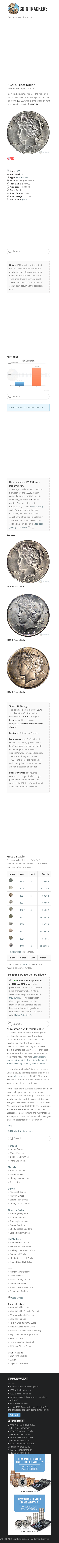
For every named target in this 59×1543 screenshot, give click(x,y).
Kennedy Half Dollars (19, 1242)
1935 (22, 946)
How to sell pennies (19, 1403)
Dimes (11, 1188)
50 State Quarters (18, 1217)
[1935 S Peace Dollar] (12, 945)
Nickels (12, 1167)
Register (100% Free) (19, 1363)
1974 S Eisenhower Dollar (22, 1431)
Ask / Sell (14, 1415)
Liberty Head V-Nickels (20, 1178)
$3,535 (45, 924)
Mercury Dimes (17, 1195)
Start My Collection (18, 1355)
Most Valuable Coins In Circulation (25, 1311)
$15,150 (45, 888)
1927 (22, 910)
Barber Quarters (17, 1225)
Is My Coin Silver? (23, 1015)
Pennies (12, 1145)
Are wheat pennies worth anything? (26, 1330)
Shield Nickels (16, 1182)
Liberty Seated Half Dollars (22, 1258)
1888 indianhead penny (20, 1390)
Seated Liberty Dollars (20, 1279)
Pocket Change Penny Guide (23, 1322)
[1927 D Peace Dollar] (12, 916)
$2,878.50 (44, 931)
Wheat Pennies (17, 1153)
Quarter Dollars (16, 1210)
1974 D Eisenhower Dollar (22, 1443)
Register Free (15, 951)
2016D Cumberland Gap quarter (24, 1386)
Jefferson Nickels (17, 1170)
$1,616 (45, 938)
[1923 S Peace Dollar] (12, 930)
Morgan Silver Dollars (20, 1271)
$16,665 (45, 881)
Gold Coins (17, 1297)
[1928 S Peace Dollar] (12, 880)
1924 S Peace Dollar (16, 692)
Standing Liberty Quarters (21, 1221)
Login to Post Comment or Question (26, 407)
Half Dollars (14, 1239)
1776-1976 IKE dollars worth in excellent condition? (27, 1398)
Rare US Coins (16, 1338)
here (25, 964)
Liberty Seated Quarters (21, 1228)
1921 (22, 938)
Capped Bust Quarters (20, 1232)
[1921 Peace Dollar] (12, 938)
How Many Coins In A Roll (22, 1342)
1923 (22, 931)
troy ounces (14, 997)
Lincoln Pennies (17, 1149)
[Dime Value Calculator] (29, 1515)
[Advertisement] (29, 49)
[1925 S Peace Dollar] (12, 887)
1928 (17, 171)
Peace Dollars (16, 1275)
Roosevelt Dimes (18, 1192)
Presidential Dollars (19, 1291)
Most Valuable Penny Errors (22, 1326)
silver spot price (21, 1076)
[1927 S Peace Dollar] (12, 909)
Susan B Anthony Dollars (21, 1287)
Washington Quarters (20, 1213)
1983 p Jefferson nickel (20, 1393)
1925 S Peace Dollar (16, 640)
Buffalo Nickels (17, 1174)
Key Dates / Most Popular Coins (25, 1334)
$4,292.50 (44, 917)
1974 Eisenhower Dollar (21, 1449)
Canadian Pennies (18, 1319)
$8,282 (45, 895)
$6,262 (45, 910)
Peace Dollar (22, 177)
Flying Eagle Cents (18, 1160)
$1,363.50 (44, 946)
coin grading (37, 506)
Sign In (13, 1359)
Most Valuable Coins (19, 1307)
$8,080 (45, 902)
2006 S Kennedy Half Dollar (22, 1425)
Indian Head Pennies (19, 1156)
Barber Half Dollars (18, 1254)
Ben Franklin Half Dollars (21, 1246)
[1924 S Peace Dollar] (12, 895)
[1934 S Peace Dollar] (12, 902)
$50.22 (25, 199)
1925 (22, 888)
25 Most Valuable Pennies (22, 1315)
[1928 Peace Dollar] (12, 923)
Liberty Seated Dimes (20, 1203)
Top (9, 1125)
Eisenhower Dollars (19, 1283)
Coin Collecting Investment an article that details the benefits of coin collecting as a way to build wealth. (28, 1060)
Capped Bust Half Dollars (21, 1262)
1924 (22, 895)
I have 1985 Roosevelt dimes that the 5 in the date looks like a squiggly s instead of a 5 (29, 1408)
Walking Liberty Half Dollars (22, 1250)
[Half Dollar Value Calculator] (29, 1474)
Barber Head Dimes (19, 1199)
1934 (22, 902)
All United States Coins (21, 1131)
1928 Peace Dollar (16, 586)
